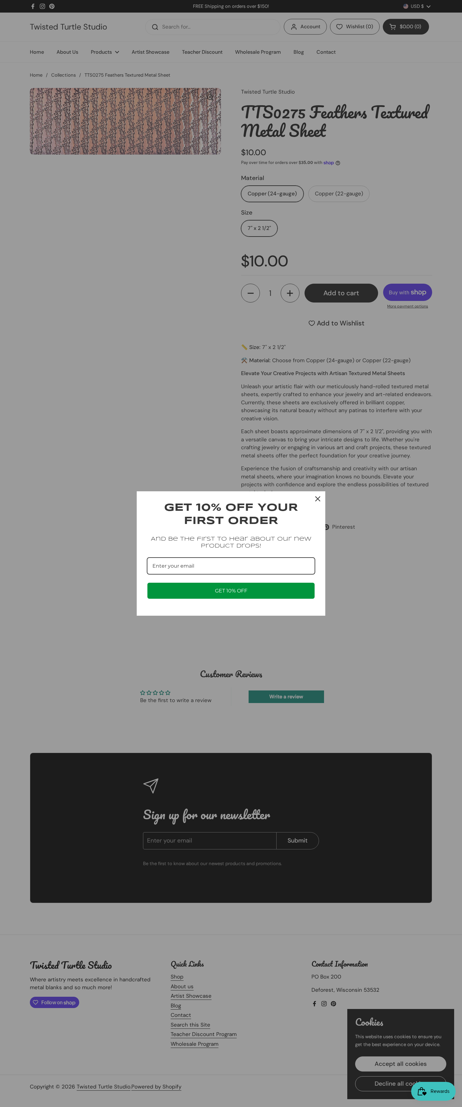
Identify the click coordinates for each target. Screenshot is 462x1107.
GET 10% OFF (231, 591)
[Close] (317, 498)
